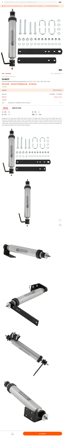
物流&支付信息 (16, 108)
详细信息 (5, 108)
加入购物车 (42, 433)
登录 (60, 2)
